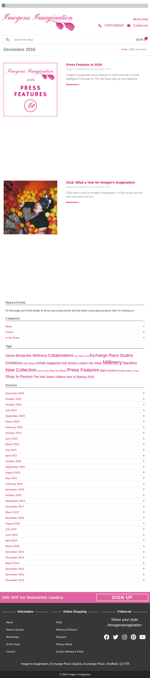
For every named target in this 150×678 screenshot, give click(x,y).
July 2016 (11, 529)
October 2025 (13, 398)
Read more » (73, 84)
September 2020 (15, 466)
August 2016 (12, 523)
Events (9, 332)
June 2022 (11, 438)
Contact (10, 651)
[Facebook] (106, 637)
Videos (60, 377)
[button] (75, 6)
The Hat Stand (44, 377)
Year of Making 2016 (80, 376)
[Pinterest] (133, 637)
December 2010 (14, 580)
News (8, 326)
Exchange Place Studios (111, 355)
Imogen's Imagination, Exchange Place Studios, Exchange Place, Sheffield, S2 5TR (75, 663)
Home (124, 49)
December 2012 (14, 568)
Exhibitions (14, 363)
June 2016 (11, 534)
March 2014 (12, 563)
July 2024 (11, 410)
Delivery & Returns (66, 629)
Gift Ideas (29, 363)
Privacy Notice (64, 644)
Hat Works (69, 363)
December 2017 (14, 506)
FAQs (59, 622)
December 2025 (14, 393)
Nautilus (130, 363)
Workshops (12, 636)
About (9, 622)
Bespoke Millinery (31, 355)
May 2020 (11, 478)
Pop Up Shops (58, 370)
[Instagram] (124, 637)
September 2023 (15, 415)
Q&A (103, 370)
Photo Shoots (43, 371)
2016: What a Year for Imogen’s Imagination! (100, 182)
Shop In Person (19, 376)
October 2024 (13, 404)
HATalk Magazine (48, 363)
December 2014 (14, 557)
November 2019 (14, 489)
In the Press (12, 337)
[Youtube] (142, 637)
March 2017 (12, 512)
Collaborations (60, 355)
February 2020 (14, 483)
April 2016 (11, 540)
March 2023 (12, 421)
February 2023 (14, 427)
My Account (140, 19)
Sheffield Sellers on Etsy (128, 371)
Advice (10, 355)
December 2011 (14, 574)
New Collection (20, 369)
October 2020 (13, 461)
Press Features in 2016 (84, 64)
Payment (61, 636)
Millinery (112, 362)
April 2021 (11, 455)
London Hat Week (90, 363)
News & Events (15, 629)
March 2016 (12, 546)
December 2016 (14, 517)
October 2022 (13, 432)
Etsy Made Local (81, 356)
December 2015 (14, 551)
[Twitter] (115, 637)
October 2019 (13, 495)
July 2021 (11, 449)
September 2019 (15, 500)
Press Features (83, 370)
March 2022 (12, 444)
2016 (131, 49)
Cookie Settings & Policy (70, 651)
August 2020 (12, 472)
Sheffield (112, 370)
